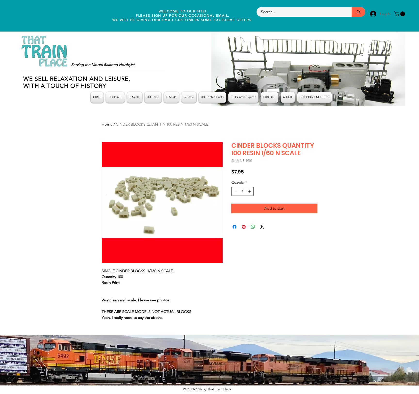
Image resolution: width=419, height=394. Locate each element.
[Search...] (358, 12)
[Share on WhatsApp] (253, 227)
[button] (400, 13)
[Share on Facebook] (234, 227)
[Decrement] (235, 191)
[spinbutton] (242, 191)
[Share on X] (262, 227)
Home (107, 124)
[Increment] (250, 191)
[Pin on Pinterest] (244, 227)
